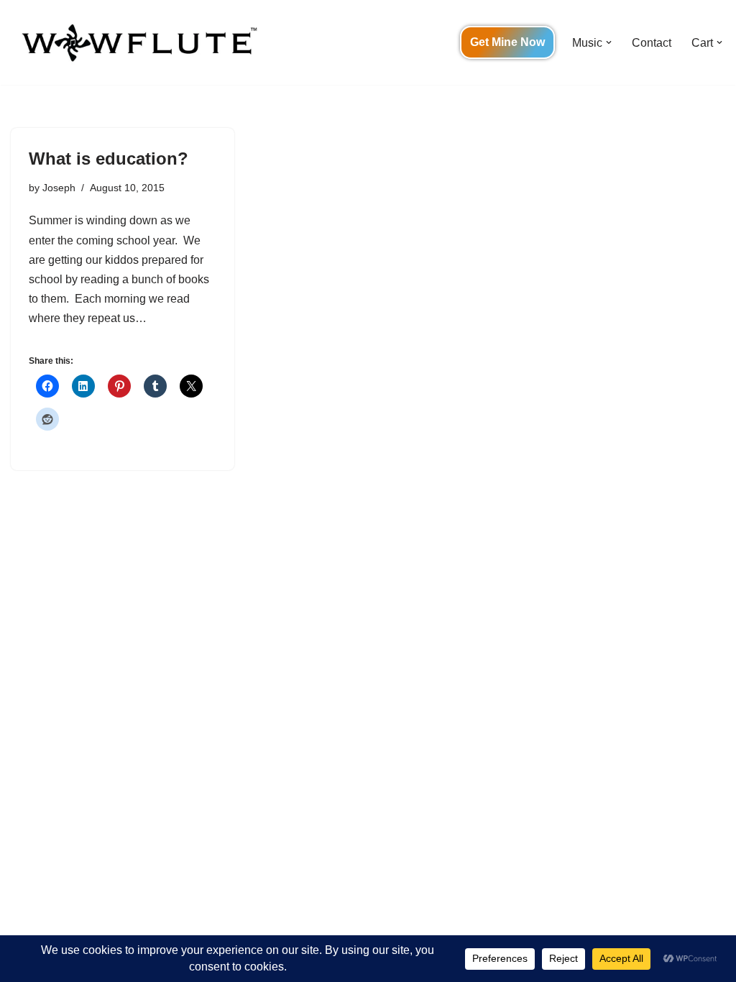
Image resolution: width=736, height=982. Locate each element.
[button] (609, 42)
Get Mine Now (507, 42)
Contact (651, 43)
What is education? (108, 158)
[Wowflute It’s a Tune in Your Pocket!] (136, 42)
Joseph (58, 187)
